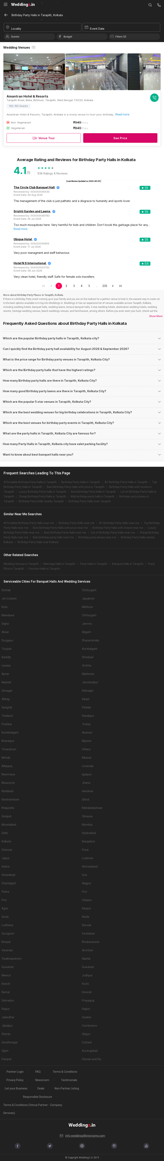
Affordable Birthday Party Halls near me (29, 523)
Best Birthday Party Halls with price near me (60, 527)
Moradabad (9, 824)
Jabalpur (7, 1025)
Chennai (7, 849)
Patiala (86, 707)
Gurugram (8, 933)
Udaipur (87, 900)
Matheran (88, 674)
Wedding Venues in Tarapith (21, 563)
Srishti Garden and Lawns (32, 211)
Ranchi (6, 983)
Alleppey (7, 766)
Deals (40, 1088)
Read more (122, 114)
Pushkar (7, 724)
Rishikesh (8, 791)
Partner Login (15, 1071)
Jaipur (6, 858)
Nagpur (86, 883)
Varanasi (7, 950)
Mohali (6, 757)
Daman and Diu (91, 1059)
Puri (84, 891)
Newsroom (42, 1080)
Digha (5, 623)
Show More (155, 316)
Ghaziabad (8, 874)
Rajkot (86, 1008)
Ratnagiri (87, 690)
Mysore (86, 740)
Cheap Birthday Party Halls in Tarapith (42, 496)
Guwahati (8, 967)
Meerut (6, 975)
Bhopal (6, 941)
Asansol (87, 732)
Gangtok (7, 707)
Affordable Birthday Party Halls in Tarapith (30, 482)
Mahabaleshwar (92, 807)
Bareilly (6, 657)
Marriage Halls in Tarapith (59, 563)
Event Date (97, 28)
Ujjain (5, 1050)
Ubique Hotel (23, 239)
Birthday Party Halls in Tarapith (80, 482)
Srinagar (7, 690)
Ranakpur (88, 715)
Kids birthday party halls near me (53, 537)
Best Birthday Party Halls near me (65, 532)
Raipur (6, 1008)
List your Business (16, 1088)
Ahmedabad (90, 866)
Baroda (86, 925)
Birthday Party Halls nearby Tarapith (41, 501)
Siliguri (86, 1034)
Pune (85, 849)
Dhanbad (87, 657)
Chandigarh (9, 883)
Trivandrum (9, 749)
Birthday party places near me (97, 537)
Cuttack (87, 1042)
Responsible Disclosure (37, 1096)
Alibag (6, 699)
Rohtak (6, 590)
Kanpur (86, 908)
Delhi (5, 833)
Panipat (6, 1059)
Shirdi (85, 799)
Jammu (87, 623)
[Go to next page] (113, 286)
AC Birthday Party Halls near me (119, 523)
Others (86, 749)
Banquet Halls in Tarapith (127, 563)
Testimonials (69, 1080)
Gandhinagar (10, 1042)
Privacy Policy (15, 1080)
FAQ (38, 1071)
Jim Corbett (9, 598)
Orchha (86, 665)
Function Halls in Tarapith (44, 568)
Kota (4, 607)
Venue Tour (46, 138)
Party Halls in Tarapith (93, 563)
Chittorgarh (89, 590)
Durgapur (7, 640)
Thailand (7, 715)
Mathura (87, 607)
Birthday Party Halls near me (76, 523)
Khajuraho (8, 807)
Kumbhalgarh (10, 732)
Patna (5, 891)
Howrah (87, 992)
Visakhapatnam (12, 958)
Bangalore (88, 841)
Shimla (6, 1034)
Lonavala (87, 766)
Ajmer (5, 674)
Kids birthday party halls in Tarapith (93, 496)
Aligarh (86, 632)
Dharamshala (90, 640)
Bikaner (87, 757)
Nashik (86, 958)
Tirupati (6, 648)
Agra (5, 908)
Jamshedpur (90, 682)
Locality (16, 28)
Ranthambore (10, 799)
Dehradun (8, 1000)
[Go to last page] (120, 286)
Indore (6, 866)
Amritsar (87, 950)
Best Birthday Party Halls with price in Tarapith (76, 486)
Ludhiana (7, 925)
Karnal (6, 992)
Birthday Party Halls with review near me (117, 527)
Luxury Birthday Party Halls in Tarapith (42, 491)
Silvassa (87, 816)
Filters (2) (120, 36)
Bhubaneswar (91, 941)
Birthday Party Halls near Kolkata (38, 542)
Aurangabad (90, 1050)
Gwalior (86, 1017)
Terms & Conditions (65, 1071)
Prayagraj (88, 1000)
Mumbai (87, 824)
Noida (85, 916)
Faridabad (88, 933)
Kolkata (6, 841)
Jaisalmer (88, 598)
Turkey (86, 724)
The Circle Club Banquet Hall (34, 187)
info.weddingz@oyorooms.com (85, 1135)
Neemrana (8, 774)
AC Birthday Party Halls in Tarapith (126, 482)
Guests (15, 36)
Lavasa (6, 665)
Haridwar (87, 791)
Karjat (85, 699)
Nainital (6, 682)
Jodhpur (87, 975)
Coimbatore (89, 1025)
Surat (5, 916)
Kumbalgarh (89, 648)
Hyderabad (89, 833)
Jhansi (86, 782)
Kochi (85, 983)
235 (104, 286)
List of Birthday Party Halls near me (113, 532)
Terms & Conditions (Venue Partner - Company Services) (32, 1109)
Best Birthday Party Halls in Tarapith (93, 491)
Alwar (5, 632)
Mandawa (8, 615)
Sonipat (6, 816)
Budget (68, 36)
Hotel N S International (30, 263)
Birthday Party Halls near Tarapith (90, 501)
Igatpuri (87, 774)
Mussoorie (8, 782)
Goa (84, 874)
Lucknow (87, 858)
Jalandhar (8, 1017)
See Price (120, 138)
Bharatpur (8, 740)
